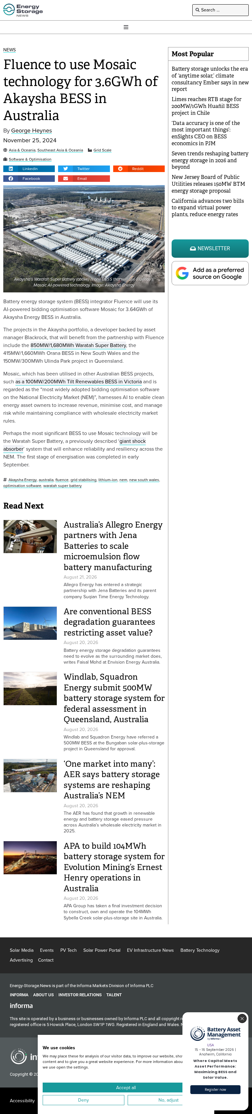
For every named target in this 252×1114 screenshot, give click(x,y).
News (9, 50)
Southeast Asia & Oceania (60, 150)
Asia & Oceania (22, 150)
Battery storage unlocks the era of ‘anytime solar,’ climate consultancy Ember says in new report (210, 79)
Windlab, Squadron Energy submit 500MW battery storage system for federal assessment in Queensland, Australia (114, 698)
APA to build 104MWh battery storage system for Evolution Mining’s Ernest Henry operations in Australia (114, 867)
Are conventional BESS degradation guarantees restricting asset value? (109, 622)
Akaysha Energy (23, 480)
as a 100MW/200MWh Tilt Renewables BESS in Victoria (78, 381)
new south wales (144, 480)
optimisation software (22, 486)
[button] (29, 168)
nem (123, 480)
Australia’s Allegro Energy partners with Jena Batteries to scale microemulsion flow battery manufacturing (113, 546)
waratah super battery (62, 486)
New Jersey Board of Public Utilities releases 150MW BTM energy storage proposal (208, 184)
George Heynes (31, 131)
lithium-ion (107, 480)
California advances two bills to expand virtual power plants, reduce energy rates (208, 208)
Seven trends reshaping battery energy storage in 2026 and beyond (210, 160)
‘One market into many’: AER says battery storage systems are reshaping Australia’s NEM (112, 780)
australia (46, 480)
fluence (62, 480)
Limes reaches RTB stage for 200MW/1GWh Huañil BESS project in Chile (207, 106)
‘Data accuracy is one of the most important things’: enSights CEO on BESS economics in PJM (206, 133)
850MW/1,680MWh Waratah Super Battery (78, 345)
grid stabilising (83, 480)
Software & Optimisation (30, 159)
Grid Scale (103, 150)
